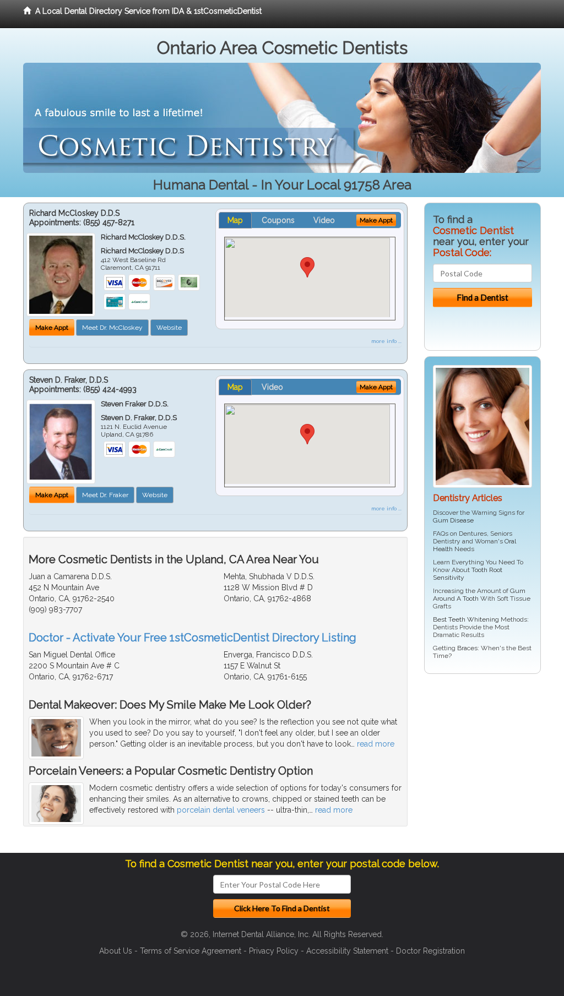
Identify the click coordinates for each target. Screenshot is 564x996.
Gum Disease (453, 520)
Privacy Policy (274, 950)
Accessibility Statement (347, 950)
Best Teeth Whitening (466, 619)
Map (235, 220)
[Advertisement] (480, 767)
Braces (467, 648)
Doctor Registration (430, 950)
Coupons (278, 220)
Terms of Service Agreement (190, 950)
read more (375, 743)
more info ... (386, 341)
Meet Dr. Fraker (105, 495)
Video (324, 220)
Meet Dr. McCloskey (112, 327)
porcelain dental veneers (221, 809)
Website (169, 327)
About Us (115, 950)
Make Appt (51, 327)
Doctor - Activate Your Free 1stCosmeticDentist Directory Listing (192, 637)
